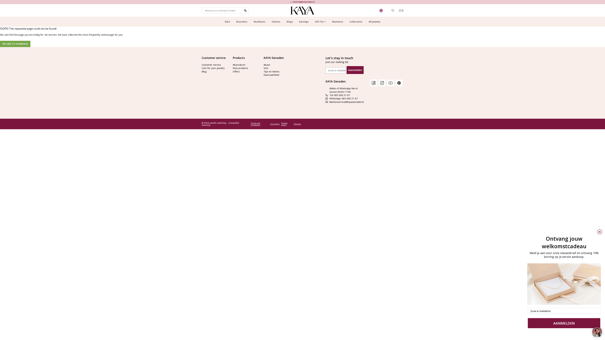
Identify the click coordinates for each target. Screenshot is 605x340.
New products (240, 68)
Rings (290, 21)
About (267, 64)
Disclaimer (275, 124)
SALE (227, 21)
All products (239, 64)
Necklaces (259, 21)
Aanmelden (355, 70)
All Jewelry (374, 21)
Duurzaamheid (271, 74)
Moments (337, 21)
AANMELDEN (564, 323)
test (266, 68)
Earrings (304, 21)
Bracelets (241, 21)
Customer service (211, 64)
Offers (236, 71)
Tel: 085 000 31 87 (339, 95)
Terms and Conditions (255, 124)
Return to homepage (15, 43)
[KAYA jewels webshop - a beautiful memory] (303, 10)
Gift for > (320, 21)
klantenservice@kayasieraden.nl (346, 101)
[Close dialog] (599, 231)
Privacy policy (284, 124)
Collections (355, 21)
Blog (204, 71)
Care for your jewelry (213, 68)
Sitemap (297, 124)
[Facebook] (373, 82)
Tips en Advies (271, 71)
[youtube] (390, 82)
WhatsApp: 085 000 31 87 (343, 98)
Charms (276, 21)
